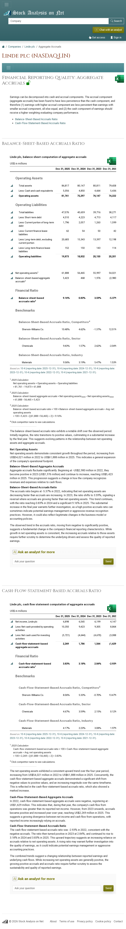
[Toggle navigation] (6, 4)
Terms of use (66, 921)
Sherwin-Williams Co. (33, 329)
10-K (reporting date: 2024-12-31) (74, 368)
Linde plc (29, 46)
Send (108, 561)
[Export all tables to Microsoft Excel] (119, 79)
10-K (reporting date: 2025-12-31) (38, 368)
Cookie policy (103, 921)
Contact (118, 921)
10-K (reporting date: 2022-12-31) (42, 372)
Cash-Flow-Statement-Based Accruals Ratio (40, 123)
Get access (98, 37)
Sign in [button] (117, 37)
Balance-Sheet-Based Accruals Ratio (36, 119)
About (53, 921)
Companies (14, 46)
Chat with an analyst (108, 29)
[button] (12, 186)
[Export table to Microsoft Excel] (111, 161)
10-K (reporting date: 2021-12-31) (78, 372)
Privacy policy (85, 921)
